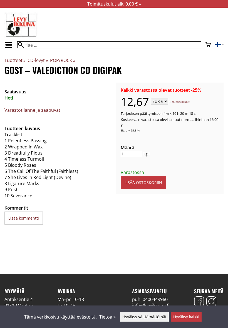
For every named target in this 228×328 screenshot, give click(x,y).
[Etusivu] (21, 36)
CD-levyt (38, 60)
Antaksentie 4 (18, 299)
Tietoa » (107, 317)
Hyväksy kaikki (186, 316)
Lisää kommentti (23, 218)
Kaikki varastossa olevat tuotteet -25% (161, 90)
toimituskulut (181, 102)
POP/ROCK (62, 60)
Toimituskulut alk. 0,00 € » (114, 4)
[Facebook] (199, 302)
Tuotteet (15, 60)
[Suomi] (219, 45)
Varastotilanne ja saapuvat (32, 110)
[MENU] (8, 44)
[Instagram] (211, 302)
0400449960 (155, 299)
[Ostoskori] (208, 45)
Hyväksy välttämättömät (144, 316)
